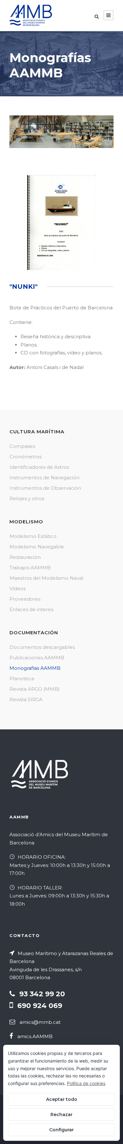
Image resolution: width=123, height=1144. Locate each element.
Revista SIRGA (26, 699)
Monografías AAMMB (35, 668)
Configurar (61, 1130)
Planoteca (21, 678)
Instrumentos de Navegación (44, 478)
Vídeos (17, 588)
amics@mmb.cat (40, 1022)
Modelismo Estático (32, 536)
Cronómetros (25, 457)
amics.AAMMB (35, 1036)
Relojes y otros (26, 498)
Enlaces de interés (31, 609)
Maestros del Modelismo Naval (46, 578)
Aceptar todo (61, 1099)
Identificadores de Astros (39, 467)
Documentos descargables (42, 647)
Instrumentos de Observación (45, 488)
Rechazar (61, 1114)
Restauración (25, 557)
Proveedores (24, 599)
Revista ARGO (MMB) (34, 689)
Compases (22, 446)
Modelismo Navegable (36, 547)
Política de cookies (86, 1083)
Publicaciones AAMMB (36, 658)
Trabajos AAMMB (30, 568)
